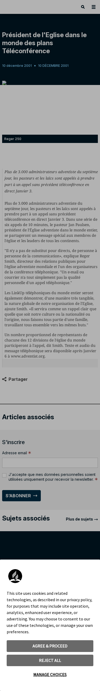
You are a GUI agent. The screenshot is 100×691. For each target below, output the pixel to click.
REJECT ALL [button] (50, 660)
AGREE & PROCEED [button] (50, 646)
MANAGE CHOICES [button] (50, 674)
